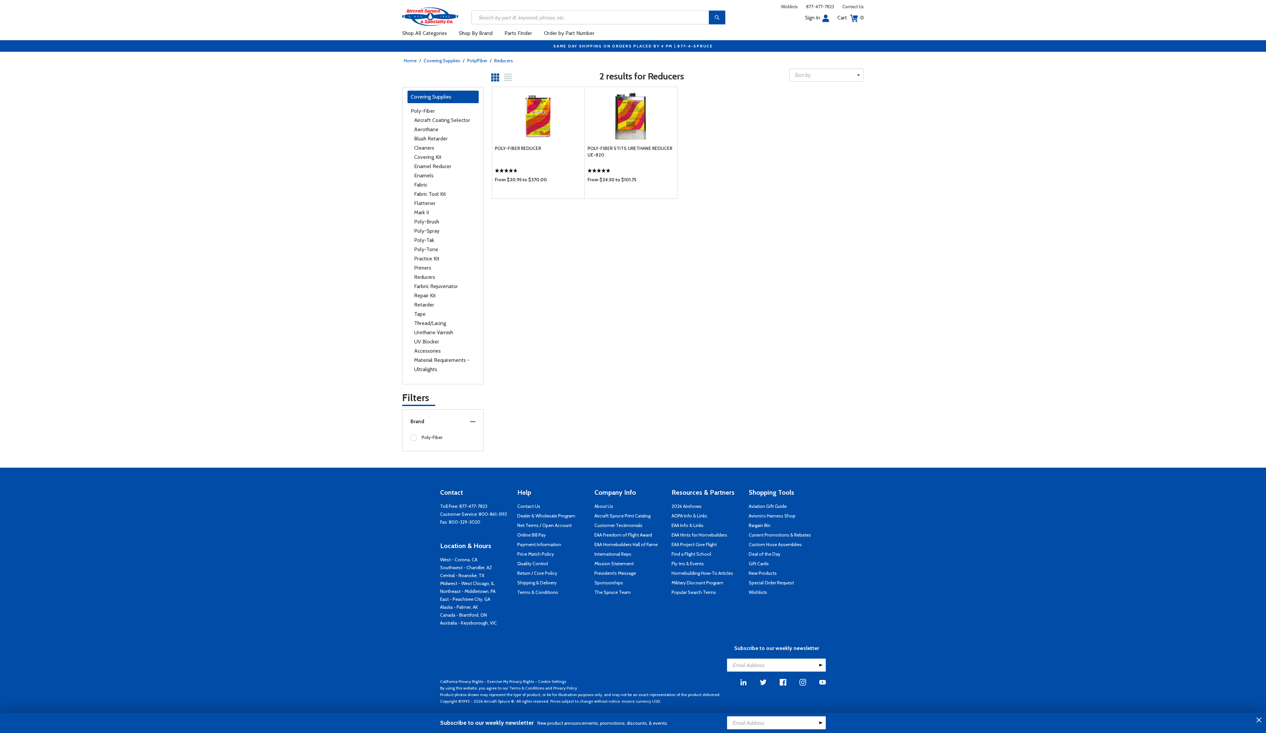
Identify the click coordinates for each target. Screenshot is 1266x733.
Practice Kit (426, 258)
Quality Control (532, 564)
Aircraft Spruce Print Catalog (622, 516)
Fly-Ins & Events (688, 564)
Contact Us (853, 6)
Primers (422, 268)
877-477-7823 (820, 6)
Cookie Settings (552, 681)
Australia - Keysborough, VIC (468, 623)
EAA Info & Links (688, 525)
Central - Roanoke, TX (462, 575)
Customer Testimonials (618, 525)
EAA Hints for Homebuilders (699, 535)
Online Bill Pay (531, 535)
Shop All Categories (424, 33)
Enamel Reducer (432, 166)
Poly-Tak (424, 240)
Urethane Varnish (433, 332)
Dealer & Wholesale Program (546, 516)
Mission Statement (614, 564)
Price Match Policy (535, 554)
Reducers (503, 61)
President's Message (615, 573)
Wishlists (789, 6)
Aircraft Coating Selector (442, 120)
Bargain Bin (759, 525)
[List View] (508, 77)
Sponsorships (608, 583)
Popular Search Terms (694, 592)
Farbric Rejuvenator (436, 286)
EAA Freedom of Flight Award (623, 535)
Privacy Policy (565, 688)
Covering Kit (427, 157)
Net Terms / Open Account (544, 525)
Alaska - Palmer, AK (459, 607)
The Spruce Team (612, 592)
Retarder (424, 305)
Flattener (425, 203)
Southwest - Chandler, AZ (466, 568)
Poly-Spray (426, 231)
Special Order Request (771, 583)
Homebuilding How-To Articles (702, 573)
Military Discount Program (697, 583)
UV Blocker (426, 341)
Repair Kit (425, 295)
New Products (763, 573)
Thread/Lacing (430, 323)
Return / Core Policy (537, 573)
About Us (603, 506)
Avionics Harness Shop (772, 516)
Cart (850, 18)
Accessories (427, 351)
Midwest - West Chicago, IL (467, 583)
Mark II (421, 212)
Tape (420, 314)
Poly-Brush (426, 222)
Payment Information (539, 544)
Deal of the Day (764, 554)
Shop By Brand (476, 33)
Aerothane (426, 129)
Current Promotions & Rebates (780, 535)
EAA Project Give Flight (694, 544)
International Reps (612, 554)
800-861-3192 (493, 514)
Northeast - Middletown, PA (468, 591)
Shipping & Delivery (537, 583)
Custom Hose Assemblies (775, 544)
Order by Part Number (569, 33)
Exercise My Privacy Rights (510, 681)
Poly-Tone (426, 249)
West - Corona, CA (458, 560)
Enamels (424, 175)
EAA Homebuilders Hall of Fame (626, 544)
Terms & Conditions (537, 592)
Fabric (420, 185)
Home (410, 61)
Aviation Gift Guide (768, 506)
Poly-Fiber (423, 111)
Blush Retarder (431, 138)
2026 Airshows (687, 506)
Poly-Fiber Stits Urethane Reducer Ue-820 (630, 151)
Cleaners (424, 148)
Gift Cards (759, 564)
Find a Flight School (691, 554)
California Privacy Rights (461, 681)
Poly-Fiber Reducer (518, 148)
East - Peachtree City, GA (465, 599)
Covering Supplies (442, 61)
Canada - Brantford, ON (463, 615)
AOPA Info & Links (689, 516)
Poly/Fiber (477, 61)
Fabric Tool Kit (430, 194)
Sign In (812, 18)
